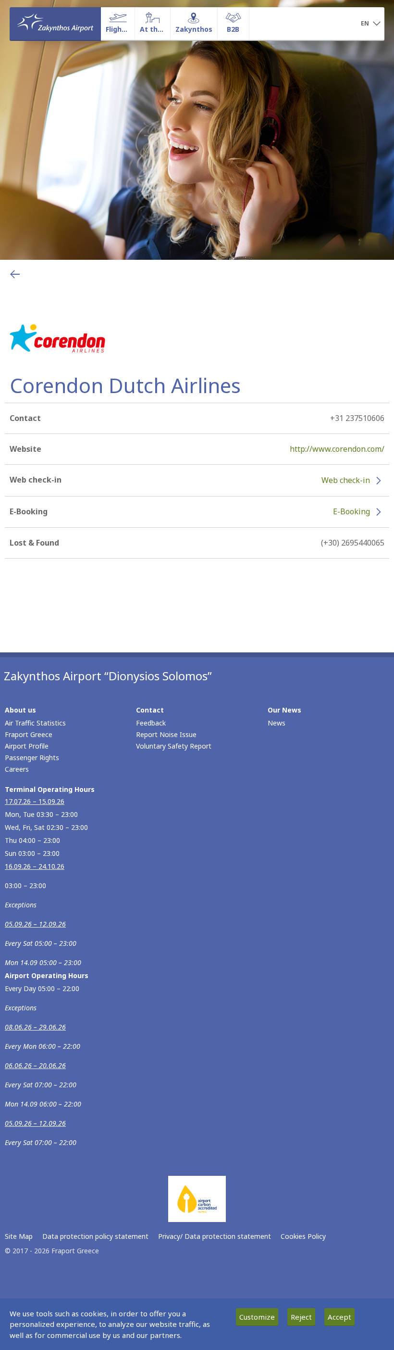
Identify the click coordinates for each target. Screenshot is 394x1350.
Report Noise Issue (166, 734)
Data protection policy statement (95, 1236)
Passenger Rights (32, 757)
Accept (339, 1317)
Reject (301, 1317)
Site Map (19, 1236)
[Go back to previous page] (15, 274)
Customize (257, 1317)
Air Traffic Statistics (35, 722)
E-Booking (351, 511)
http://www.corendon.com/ (337, 449)
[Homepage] (55, 23)
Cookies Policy (303, 1236)
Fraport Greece (28, 734)
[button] (370, 24)
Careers (17, 769)
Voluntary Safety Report (173, 746)
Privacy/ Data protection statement (214, 1236)
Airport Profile (27, 746)
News (276, 722)
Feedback (151, 722)
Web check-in (345, 480)
